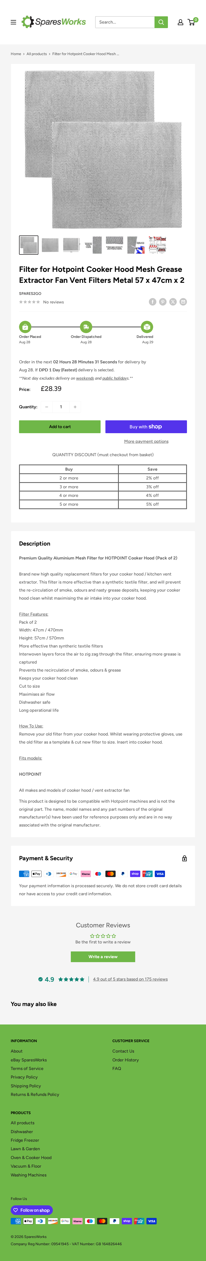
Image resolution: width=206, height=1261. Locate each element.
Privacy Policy (24, 1077)
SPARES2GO (30, 293)
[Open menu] (13, 22)
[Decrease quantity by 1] (46, 407)
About (17, 1051)
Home (16, 54)
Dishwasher (22, 1131)
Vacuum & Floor (26, 1166)
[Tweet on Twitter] (173, 302)
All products (37, 54)
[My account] (180, 22)
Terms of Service (27, 1068)
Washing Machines (28, 1175)
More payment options (146, 441)
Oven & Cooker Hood (31, 1157)
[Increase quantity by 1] (75, 407)
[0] (191, 22)
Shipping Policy (26, 1085)
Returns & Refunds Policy (35, 1094)
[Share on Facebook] (152, 302)
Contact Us (123, 1051)
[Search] (161, 22)
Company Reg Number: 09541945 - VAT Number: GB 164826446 (66, 1244)
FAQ (116, 1068)
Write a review (103, 956)
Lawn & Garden (25, 1148)
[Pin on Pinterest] (163, 302)
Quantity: (28, 406)
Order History (125, 1059)
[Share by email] (183, 302)
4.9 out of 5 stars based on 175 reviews (130, 979)
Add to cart (60, 426)
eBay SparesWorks (29, 1059)
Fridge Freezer (25, 1140)
